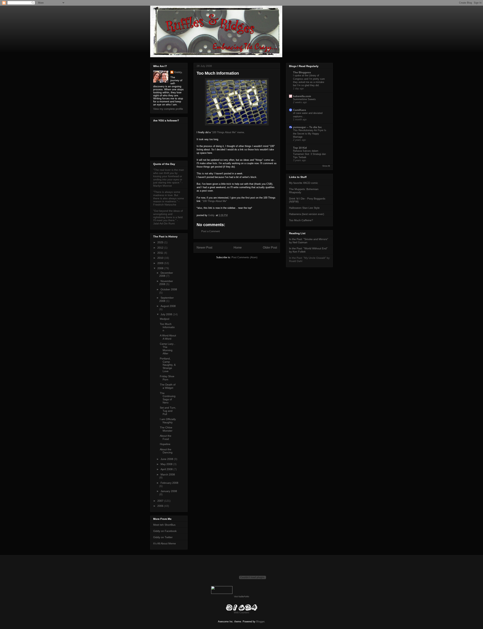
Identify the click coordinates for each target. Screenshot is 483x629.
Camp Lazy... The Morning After (167, 348)
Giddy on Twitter (163, 537)
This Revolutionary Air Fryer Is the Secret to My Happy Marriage (309, 133)
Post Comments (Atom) (244, 257)
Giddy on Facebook (165, 530)
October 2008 (169, 289)
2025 (160, 242)
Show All (326, 166)
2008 (160, 268)
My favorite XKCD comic (303, 182)
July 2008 (167, 314)
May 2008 (167, 464)
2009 (160, 263)
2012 (160, 247)
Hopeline (165, 444)
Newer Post (204, 247)
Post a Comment (210, 231)
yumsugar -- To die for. (307, 127)
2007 (160, 500)
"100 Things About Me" (214, 201)
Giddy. (178, 72)
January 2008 (169, 491)
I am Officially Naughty (168, 421)
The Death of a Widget (167, 386)
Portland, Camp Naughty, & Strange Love (168, 365)
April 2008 (167, 469)
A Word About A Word (168, 337)
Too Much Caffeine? (301, 220)
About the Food (165, 437)
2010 (160, 257)
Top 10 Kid (300, 147)
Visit (241, 596)
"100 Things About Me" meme (227, 132)
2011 (160, 252)
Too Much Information (167, 327)
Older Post (270, 247)
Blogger (260, 621)
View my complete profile (168, 108)
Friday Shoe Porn (167, 378)
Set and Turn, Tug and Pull (168, 411)
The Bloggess (302, 72)
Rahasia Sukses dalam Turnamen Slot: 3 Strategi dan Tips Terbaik (309, 154)
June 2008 (167, 459)
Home (238, 247)
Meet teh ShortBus (164, 524)
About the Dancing (166, 451)
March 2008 (168, 474)
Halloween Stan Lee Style (304, 207)
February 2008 (169, 482)
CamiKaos (299, 109)
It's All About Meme (164, 543)
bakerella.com (302, 96)
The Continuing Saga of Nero (167, 398)
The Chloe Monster (166, 429)
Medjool (164, 318)
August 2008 (168, 306)
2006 (160, 505)
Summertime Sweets (304, 99)
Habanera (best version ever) (306, 214)
